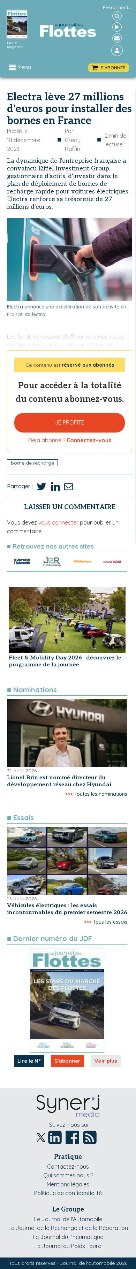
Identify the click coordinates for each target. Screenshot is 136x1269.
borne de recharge (32, 463)
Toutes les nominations (100, 794)
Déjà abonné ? (69, 440)
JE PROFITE (69, 422)
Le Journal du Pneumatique (68, 1236)
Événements (117, 7)
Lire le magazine (15, 45)
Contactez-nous (68, 1166)
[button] (108, 67)
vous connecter (58, 522)
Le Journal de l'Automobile (68, 1219)
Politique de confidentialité (68, 1193)
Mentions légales (68, 1184)
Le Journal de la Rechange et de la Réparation (68, 1227)
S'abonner (67, 1060)
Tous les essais (110, 922)
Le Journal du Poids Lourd (68, 1246)
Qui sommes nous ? (68, 1175)
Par (73, 140)
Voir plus (106, 1060)
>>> (69, 794)
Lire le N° (29, 1060)
